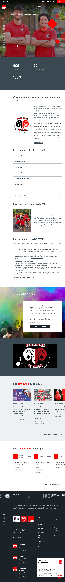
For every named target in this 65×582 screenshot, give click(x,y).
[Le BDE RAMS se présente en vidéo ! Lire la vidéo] (35, 356)
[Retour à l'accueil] (4, 7)
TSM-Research (40, 536)
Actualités (56, 517)
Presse (55, 532)
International (41, 532)
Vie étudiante (19, 14)
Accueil (12, 14)
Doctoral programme (40, 423)
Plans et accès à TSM (56, 541)
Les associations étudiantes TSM (31, 14)
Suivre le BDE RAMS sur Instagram (38, 326)
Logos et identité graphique (56, 529)
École (61, 414)
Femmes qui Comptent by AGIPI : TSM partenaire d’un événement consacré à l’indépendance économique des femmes (22, 411)
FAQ (55, 535)
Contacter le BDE (37, 142)
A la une (15, 419)
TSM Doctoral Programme (41, 542)
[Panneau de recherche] (53, 7)
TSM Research (38, 424)
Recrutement (56, 522)
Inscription (61, 1)
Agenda (55, 519)
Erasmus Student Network (37, 258)
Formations (40, 521)
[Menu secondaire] (61, 7)
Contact (55, 537)
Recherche (42, 421)
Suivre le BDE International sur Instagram (22, 277)
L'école (39, 517)
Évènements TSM (23, 419)
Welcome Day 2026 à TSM (42, 463)
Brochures (56, 524)
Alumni (39, 546)
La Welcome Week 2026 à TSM (21, 463)
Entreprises (40, 528)
